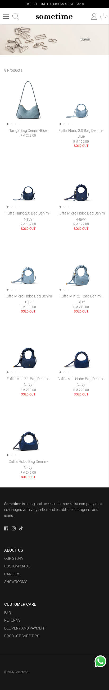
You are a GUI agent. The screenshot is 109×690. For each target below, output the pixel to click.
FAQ (7, 612)
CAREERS (12, 574)
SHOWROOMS (15, 582)
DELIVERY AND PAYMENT (25, 628)
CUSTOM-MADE (17, 566)
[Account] (91, 16)
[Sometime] (54, 16)
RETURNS (12, 620)
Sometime (21, 672)
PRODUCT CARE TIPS (21, 636)
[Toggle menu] (6, 16)
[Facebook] (6, 528)
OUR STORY (13, 558)
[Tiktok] (21, 528)
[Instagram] (14, 528)
